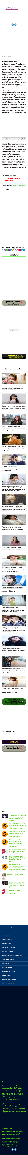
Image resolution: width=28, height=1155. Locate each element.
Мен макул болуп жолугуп (12, 487)
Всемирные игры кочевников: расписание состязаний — (16, 891)
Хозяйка (11, 1108)
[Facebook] (9, 250)
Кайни (3, 1102)
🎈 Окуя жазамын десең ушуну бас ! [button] (14, 139)
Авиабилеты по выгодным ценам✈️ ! (12, 955)
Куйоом (4, 1104)
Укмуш (5, 1108)
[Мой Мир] (24, 250)
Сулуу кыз (17, 1106)
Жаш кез (23, 1097)
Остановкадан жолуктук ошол (13, 507)
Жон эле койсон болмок (11, 426)
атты (14, 114)
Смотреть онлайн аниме (9, 979)
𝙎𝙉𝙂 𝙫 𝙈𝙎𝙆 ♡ (12, 7)
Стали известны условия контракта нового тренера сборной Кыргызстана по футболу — (17, 884)
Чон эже (22, 1108)
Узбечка (22, 1106)
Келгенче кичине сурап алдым (13, 406)
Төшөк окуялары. (16, 53)
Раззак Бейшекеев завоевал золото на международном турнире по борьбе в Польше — (17, 817)
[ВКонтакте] (11, 250)
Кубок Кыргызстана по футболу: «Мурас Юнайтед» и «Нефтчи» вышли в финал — (17, 858)
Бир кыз (14, 1093)
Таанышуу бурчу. (6, 943)
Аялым (18, 1086)
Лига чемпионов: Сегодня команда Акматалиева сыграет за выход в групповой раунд (17, 834)
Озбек (3, 1106)
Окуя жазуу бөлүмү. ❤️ (8, 951)
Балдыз (8, 1088)
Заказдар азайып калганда (12, 587)
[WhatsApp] (7, 250)
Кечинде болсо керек (10, 628)
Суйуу (12, 1106)
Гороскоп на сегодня (8, 959)
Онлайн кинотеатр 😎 (8, 983)
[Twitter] (15, 250)
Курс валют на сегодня (8, 947)
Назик (23, 1104)
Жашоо (9, 1100)
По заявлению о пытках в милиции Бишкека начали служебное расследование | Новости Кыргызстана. (17, 826)
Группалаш (10, 1097)
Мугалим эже (14, 1104)
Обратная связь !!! (7, 967)
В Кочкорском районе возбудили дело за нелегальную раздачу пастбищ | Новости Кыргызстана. (15, 843)
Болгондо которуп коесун (11, 648)
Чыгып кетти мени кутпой (12, 567)
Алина (11, 1086)
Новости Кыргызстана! (8, 931)
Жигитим (22, 1100)
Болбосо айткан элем (10, 467)
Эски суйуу (16, 1111)
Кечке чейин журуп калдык (12, 688)
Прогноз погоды (6, 975)
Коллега (18, 1102)
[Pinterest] (20, 250)
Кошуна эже (23, 1102)
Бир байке (14, 1088)
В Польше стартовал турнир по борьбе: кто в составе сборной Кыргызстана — (17, 851)
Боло (7, 1097)
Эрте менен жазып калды (12, 547)
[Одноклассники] (13, 250)
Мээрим (19, 1104)
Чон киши (15, 1108)
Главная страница (6, 53)
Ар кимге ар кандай (18, 185)
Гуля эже (18, 1097)
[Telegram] (2, 250)
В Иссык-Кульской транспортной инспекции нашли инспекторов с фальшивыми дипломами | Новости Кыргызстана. (17, 868)
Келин (7, 1102)
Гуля (15, 1097)
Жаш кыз (4, 1100)
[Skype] (22, 250)
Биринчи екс (14, 330)
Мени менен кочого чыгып (12, 527)
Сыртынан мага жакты (10, 608)
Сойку (7, 1106)
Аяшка (4, 1088)
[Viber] (5, 250)
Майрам (9, 1104)
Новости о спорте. (7, 935)
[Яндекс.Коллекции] (18, 250)
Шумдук (6, 1111)
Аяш (22, 1086)
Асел (15, 1086)
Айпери (7, 1086)
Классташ (12, 1102)
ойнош (23, 1111)
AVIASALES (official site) (8, 971)
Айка (3, 1086)
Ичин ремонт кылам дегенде (13, 668)
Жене (15, 1099)
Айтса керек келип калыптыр (13, 446)
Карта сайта (5, 963)
